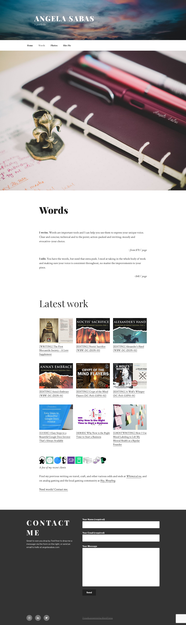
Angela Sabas (64, 18)
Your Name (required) (93, 519)
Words (42, 45)
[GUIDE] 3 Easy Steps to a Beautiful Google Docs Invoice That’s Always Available (54, 436)
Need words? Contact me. (53, 489)
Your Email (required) (93, 533)
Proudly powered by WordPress (97, 618)
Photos (54, 45)
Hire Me (67, 45)
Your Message (89, 546)
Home (30, 45)
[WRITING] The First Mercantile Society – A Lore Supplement (53, 350)
